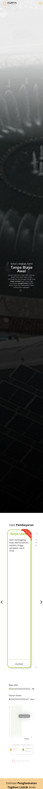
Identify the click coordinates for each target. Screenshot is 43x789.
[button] (40, 3)
